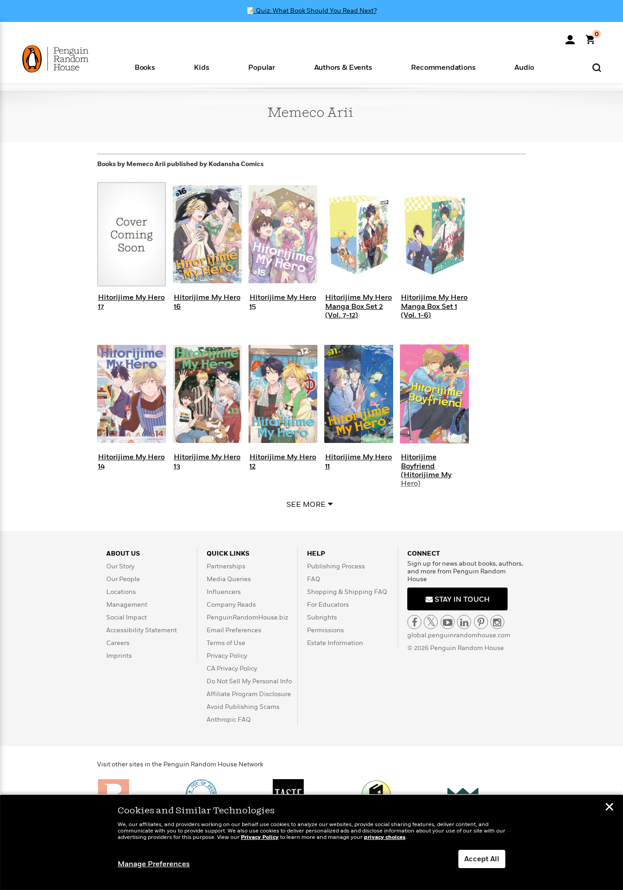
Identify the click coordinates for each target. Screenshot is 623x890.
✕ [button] (609, 807)
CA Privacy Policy (232, 668)
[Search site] (596, 67)
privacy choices (384, 837)
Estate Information (335, 643)
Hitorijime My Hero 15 (282, 301)
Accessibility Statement (141, 630)
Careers (118, 643)
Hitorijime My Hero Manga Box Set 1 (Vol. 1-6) (434, 306)
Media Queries (229, 579)
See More (306, 505)
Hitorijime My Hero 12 (282, 461)
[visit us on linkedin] (464, 622)
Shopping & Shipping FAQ (347, 592)
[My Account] (570, 36)
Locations (121, 592)
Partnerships (226, 566)
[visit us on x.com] (431, 622)
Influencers (224, 592)
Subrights (322, 617)
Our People (123, 579)
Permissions (325, 630)
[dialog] (311, 842)
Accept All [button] (481, 859)
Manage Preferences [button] (154, 864)
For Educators (328, 604)
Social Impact (126, 617)
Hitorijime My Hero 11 (358, 461)
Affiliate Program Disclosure (249, 694)
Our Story (120, 566)
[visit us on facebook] (414, 622)
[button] (145, 67)
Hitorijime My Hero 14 (131, 461)
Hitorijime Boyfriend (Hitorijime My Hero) (426, 470)
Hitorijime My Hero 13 (207, 461)
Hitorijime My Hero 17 (131, 301)
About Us (123, 553)
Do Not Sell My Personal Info (249, 681)
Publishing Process (336, 566)
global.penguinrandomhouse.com (458, 635)
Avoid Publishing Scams (243, 707)
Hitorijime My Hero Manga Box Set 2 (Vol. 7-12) (358, 306)
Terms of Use (226, 643)
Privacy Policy (227, 655)
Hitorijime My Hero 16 (207, 301)
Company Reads (231, 604)
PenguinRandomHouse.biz (247, 617)
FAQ (313, 579)
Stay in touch (461, 599)
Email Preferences (234, 630)
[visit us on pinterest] (481, 622)
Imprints (119, 655)
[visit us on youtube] (448, 622)
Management (126, 604)
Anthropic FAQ (229, 719)
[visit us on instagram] (497, 622)
